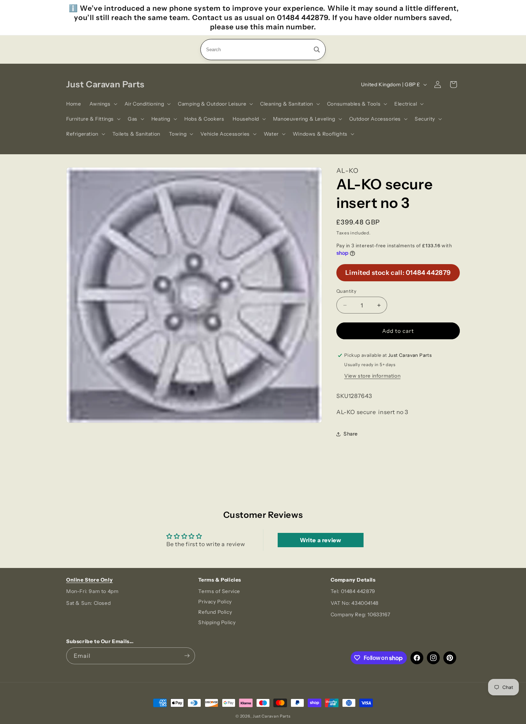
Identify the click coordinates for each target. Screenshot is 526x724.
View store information (372, 376)
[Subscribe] (187, 655)
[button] (102, 103)
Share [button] (351, 434)
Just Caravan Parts (272, 716)
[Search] (316, 49)
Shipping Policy (216, 622)
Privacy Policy (215, 601)
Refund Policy (215, 612)
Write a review (320, 540)
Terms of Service (219, 591)
